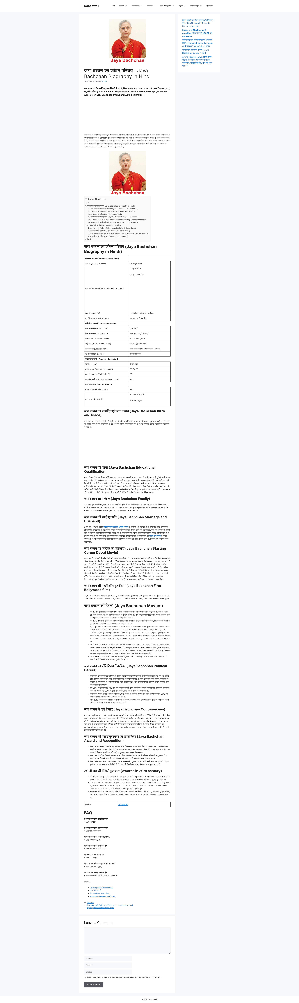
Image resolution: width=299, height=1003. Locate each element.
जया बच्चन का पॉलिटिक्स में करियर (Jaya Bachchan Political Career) (113, 228)
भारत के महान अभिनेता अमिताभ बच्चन (115, 527)
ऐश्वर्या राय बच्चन (154, 536)
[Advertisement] (127, 115)
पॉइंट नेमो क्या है (95, 890)
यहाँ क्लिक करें (123, 804)
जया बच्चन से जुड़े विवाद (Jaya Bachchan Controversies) (110, 231)
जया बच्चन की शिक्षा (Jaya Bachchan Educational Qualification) (113, 211)
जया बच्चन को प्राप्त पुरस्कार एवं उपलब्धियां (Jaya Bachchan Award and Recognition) (119, 233)
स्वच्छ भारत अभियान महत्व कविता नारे (103, 896)
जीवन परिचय (90, 903)
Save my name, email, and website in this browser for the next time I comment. (124, 977)
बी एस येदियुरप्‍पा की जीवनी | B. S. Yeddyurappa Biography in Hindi (110, 905)
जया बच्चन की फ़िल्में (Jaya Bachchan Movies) (104, 225)
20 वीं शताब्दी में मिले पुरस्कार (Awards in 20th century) (109, 236)
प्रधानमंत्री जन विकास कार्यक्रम (101, 887)
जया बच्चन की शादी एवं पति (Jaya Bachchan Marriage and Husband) (115, 217)
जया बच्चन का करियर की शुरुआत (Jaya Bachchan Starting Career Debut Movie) (118, 220)
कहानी (181, 6)
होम (114, 6)
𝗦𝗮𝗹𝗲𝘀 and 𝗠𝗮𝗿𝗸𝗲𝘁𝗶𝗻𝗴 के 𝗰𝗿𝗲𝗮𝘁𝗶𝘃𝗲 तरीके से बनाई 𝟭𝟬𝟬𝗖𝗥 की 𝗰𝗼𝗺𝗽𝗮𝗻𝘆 (197, 33)
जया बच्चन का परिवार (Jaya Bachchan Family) (107, 214)
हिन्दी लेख (209, 6)
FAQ (89, 239)
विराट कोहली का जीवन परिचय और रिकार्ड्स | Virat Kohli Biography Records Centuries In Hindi (198, 23)
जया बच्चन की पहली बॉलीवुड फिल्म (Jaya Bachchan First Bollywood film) (115, 222)
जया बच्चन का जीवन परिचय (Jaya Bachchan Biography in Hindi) (111, 206)
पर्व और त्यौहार (194, 6)
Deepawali (91, 6)
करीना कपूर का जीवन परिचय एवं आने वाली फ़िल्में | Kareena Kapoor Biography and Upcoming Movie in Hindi (197, 43)
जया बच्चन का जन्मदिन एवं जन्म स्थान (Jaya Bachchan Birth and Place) (114, 209)
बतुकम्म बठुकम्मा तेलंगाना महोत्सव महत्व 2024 (100, 908)
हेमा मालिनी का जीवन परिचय (99, 893)
